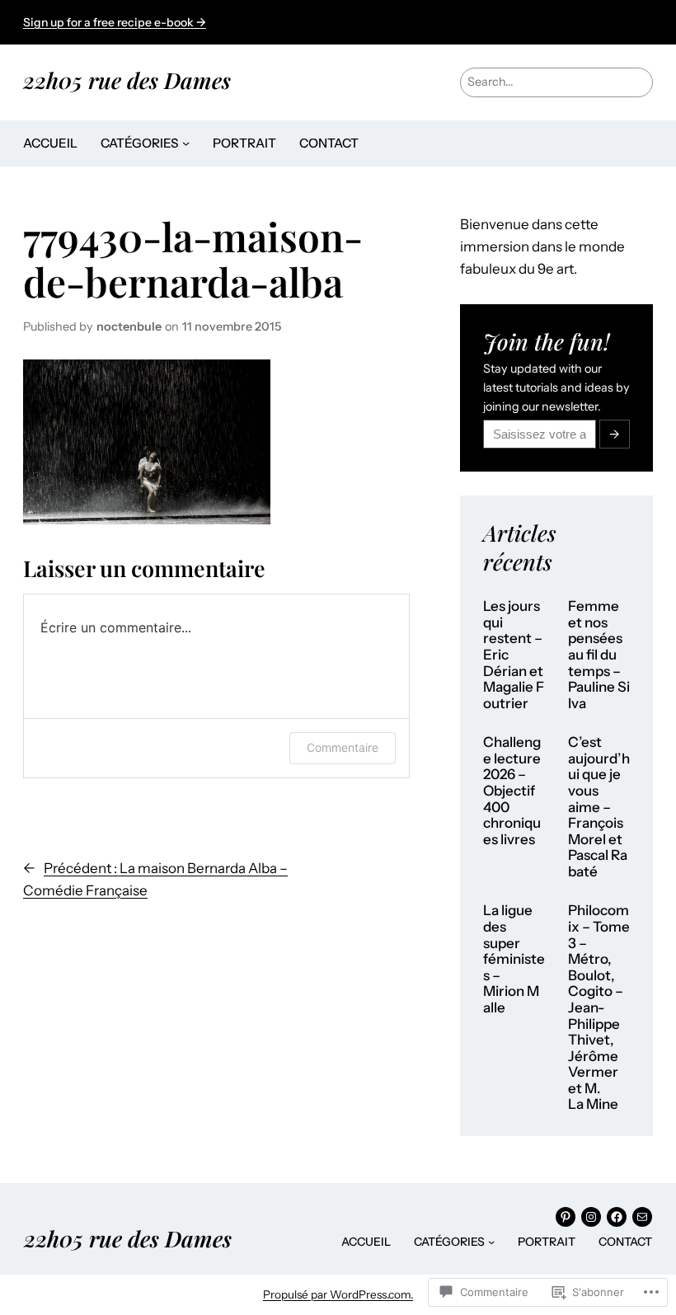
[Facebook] (617, 1217)
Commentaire (342, 747)
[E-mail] (642, 1217)
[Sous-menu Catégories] (186, 143)
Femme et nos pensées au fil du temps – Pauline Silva (599, 655)
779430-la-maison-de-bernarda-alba (193, 259)
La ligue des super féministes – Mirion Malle (514, 959)
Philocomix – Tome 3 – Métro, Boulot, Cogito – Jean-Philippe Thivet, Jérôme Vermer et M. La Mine (599, 1007)
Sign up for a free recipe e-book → (114, 22)
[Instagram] (591, 1217)
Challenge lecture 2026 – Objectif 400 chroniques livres (512, 791)
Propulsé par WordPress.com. (338, 1294)
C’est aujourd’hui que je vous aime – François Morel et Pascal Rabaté (599, 807)
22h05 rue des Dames (127, 80)
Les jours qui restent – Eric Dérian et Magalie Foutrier (513, 655)
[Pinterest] (565, 1217)
